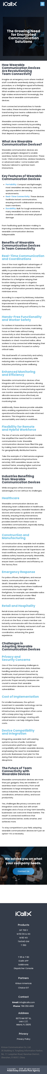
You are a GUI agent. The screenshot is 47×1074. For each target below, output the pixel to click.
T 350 (23, 945)
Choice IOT (23, 987)
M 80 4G (23, 937)
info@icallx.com (23, 1002)
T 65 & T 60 (23, 957)
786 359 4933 (23, 1006)
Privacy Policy (23, 1039)
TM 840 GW (23, 941)
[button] (42, 4)
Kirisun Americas (23, 983)
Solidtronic (23, 964)
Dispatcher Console (23, 968)
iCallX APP (23, 960)
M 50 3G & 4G (23, 934)
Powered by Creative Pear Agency (23, 1070)
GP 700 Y (23, 930)
